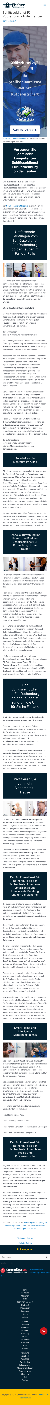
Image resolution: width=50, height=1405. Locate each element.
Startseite (7, 139)
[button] (43, 1331)
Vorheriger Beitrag (25, 1238)
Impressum (43, 1395)
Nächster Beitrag (25, 1243)
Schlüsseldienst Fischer (17, 206)
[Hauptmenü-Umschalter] (44, 5)
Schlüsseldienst (9, 21)
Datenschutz (25, 1398)
